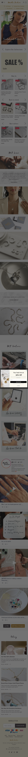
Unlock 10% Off (18, 381)
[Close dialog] (26, 370)
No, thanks (18, 385)
